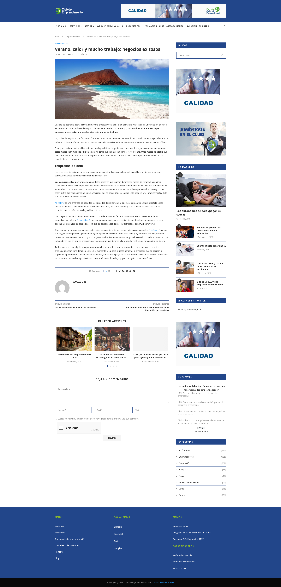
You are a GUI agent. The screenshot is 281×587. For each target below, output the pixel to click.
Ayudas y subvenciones (110, 26)
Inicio (57, 36)
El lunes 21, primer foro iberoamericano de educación (209, 230)
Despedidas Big (84, 220)
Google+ (118, 548)
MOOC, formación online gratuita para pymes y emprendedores (150, 356)
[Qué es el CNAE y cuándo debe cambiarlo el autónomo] (185, 268)
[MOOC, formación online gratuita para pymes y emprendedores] (150, 339)
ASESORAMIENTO (175, 26)
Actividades (60, 526)
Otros (202, 488)
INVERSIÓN (191, 26)
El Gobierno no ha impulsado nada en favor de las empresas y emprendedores (201, 421)
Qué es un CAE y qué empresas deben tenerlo (210, 283)
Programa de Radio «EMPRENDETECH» (192, 532)
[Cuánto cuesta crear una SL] (185, 250)
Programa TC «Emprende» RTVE (188, 539)
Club (161, 26)
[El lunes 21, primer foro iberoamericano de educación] (185, 232)
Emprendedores (73, 36)
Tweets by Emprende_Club (188, 309)
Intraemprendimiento (202, 482)
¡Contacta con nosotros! (163, 582)
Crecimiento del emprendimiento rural (73, 356)
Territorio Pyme (180, 526)
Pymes (202, 495)
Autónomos (202, 450)
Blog (57, 558)
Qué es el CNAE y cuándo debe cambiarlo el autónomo (210, 266)
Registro (204, 26)
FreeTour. (153, 230)
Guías (202, 476)
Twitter (117, 541)
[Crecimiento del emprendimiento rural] (74, 339)
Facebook (118, 534)
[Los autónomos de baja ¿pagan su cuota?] (201, 190)
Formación (151, 26)
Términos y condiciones (184, 561)
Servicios (75, 26)
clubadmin (68, 54)
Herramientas (132, 26)
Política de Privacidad (183, 555)
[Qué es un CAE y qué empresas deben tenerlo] (185, 286)
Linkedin (118, 526)
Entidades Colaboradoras (67, 545)
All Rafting (59, 202)
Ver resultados (201, 431)
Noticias (61, 26)
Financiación (202, 463)
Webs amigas (179, 568)
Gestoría (89, 26)
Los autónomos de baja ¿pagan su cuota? (198, 212)
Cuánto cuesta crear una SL (211, 245)
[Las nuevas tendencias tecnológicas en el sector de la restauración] (112, 339)
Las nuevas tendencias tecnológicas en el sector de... (112, 356)
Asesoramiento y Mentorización (70, 539)
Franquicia (202, 469)
